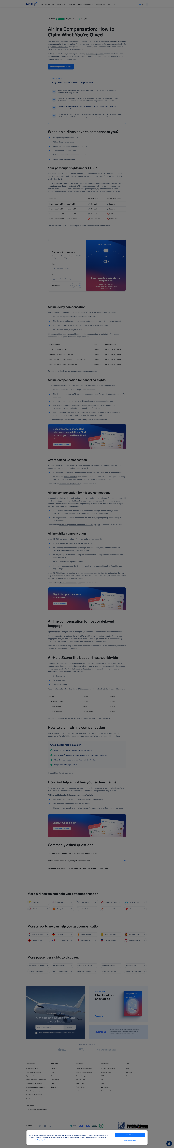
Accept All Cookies (130, 1135)
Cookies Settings (130, 1140)
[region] (87, 1137)
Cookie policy (39, 1140)
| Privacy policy (48, 1140)
